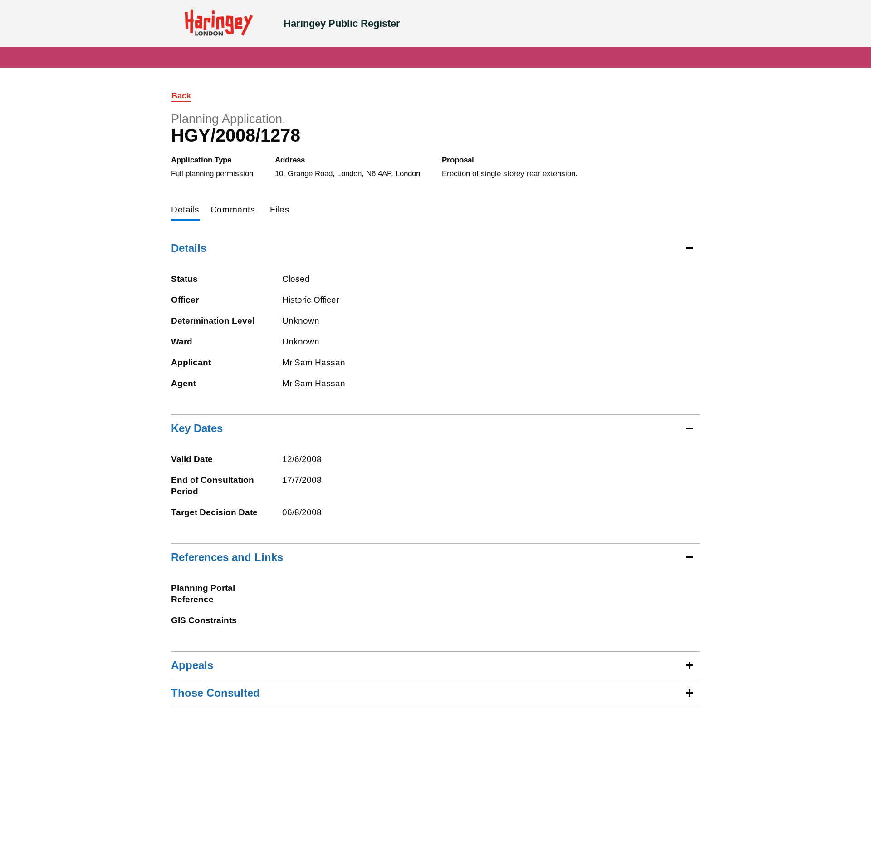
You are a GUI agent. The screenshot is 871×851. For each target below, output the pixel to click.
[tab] (185, 210)
